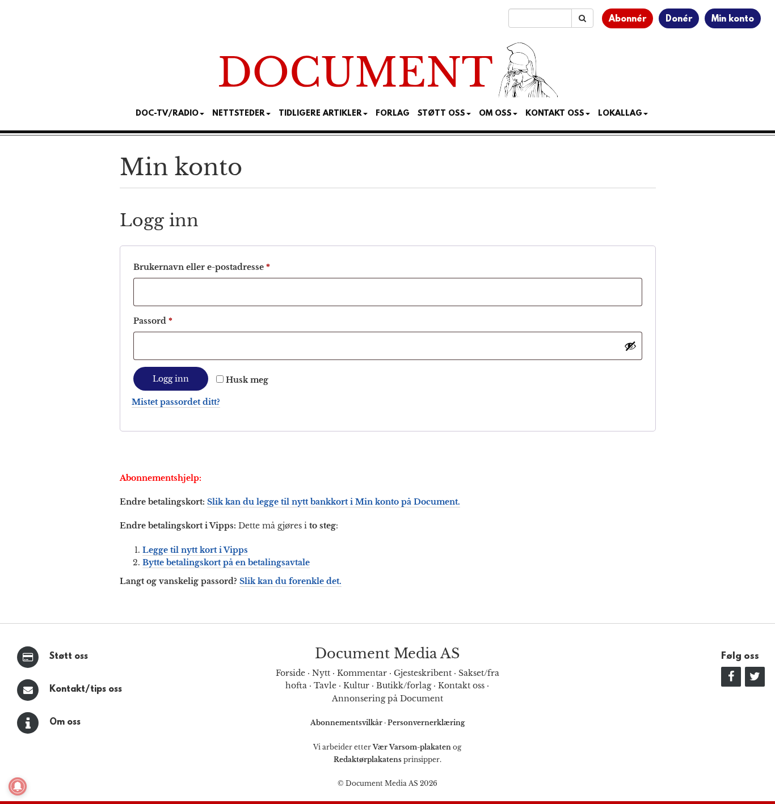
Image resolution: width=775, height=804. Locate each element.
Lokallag (620, 114)
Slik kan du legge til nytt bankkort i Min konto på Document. (333, 502)
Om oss (65, 722)
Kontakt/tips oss (85, 689)
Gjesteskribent (423, 673)
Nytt (321, 673)
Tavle (325, 685)
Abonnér (627, 19)
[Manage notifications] (18, 786)
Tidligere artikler (320, 114)
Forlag (393, 114)
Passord (170, 320)
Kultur (356, 685)
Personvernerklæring (426, 722)
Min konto (732, 19)
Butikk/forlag (403, 685)
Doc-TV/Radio (167, 114)
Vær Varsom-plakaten (412, 747)
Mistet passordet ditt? (176, 402)
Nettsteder (238, 114)
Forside (290, 673)
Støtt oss (68, 656)
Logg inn (171, 379)
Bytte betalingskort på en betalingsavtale (226, 562)
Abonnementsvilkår (347, 722)
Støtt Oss (441, 114)
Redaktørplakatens (368, 759)
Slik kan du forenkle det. (290, 581)
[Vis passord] (630, 346)
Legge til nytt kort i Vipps (195, 550)
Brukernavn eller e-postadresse (218, 266)
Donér (679, 19)
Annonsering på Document (387, 698)
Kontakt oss (554, 114)
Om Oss (495, 114)
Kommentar (362, 673)
